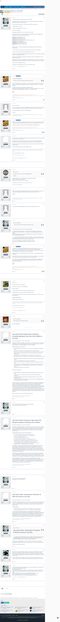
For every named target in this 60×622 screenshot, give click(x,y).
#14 (44, 402)
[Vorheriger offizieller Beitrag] (42, 132)
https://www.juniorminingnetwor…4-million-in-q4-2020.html (20, 340)
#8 (44, 204)
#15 (44, 417)
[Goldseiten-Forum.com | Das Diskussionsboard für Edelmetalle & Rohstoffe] (22, 2)
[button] (2, 603)
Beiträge (2, 28)
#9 (44, 220)
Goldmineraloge (21, 66)
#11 (44, 280)
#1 (44, 17)
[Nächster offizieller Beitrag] (44, 99)
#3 (44, 103)
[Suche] (43, 7)
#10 (44, 246)
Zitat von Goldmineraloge (17, 78)
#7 (44, 189)
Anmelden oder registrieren (38, 6)
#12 (44, 316)
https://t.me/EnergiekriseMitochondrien (17, 307)
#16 (44, 476)
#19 (44, 549)
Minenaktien (5, 608)
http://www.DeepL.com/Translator (21, 393)
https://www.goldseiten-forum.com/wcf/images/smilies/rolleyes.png (33, 542)
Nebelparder (20, 310)
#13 (44, 331)
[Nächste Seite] (8, 14)
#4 (44, 120)
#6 (44, 169)
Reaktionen (2, 27)
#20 (44, 565)
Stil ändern (42, 615)
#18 (44, 525)
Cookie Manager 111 (57, 618)
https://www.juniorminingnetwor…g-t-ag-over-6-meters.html (20, 424)
